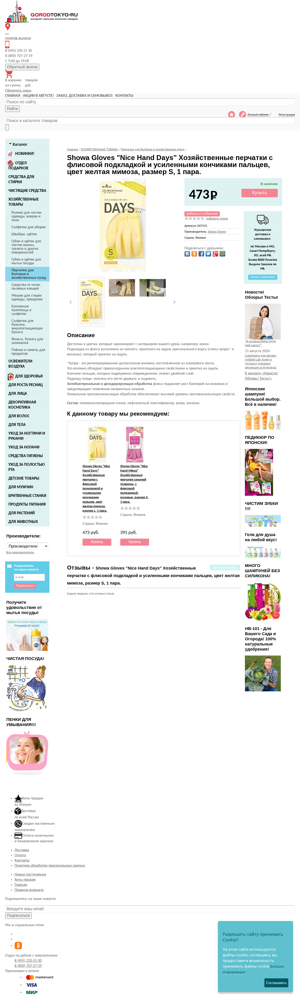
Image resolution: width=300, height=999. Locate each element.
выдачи (18, 38)
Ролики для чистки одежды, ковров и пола (26, 216)
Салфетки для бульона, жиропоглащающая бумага (27, 326)
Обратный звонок (22, 67)
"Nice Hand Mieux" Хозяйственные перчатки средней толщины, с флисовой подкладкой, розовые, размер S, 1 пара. (134, 484)
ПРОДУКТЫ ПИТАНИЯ (27, 505)
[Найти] (7, 127)
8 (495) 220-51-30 (28, 961)
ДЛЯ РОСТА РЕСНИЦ (25, 385)
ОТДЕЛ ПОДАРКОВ (18, 165)
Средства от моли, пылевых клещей (26, 287)
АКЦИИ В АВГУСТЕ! (38, 96)
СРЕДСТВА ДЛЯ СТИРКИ (21, 179)
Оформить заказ (18, 91)
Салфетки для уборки (28, 227)
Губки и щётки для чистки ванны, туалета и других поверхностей (26, 246)
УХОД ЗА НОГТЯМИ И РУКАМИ (26, 436)
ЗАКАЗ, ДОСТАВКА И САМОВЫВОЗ (84, 96)
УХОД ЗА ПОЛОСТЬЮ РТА (26, 467)
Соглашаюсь (276, 983)
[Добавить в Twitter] (208, 254)
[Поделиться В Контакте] (187, 254)
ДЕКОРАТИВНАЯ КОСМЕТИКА (22, 405)
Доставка (22, 850)
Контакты (22, 860)
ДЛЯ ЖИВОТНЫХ (23, 522)
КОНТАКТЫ (124, 96)
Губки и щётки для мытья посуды (26, 261)
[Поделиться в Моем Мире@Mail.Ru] (222, 254)
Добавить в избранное (202, 214)
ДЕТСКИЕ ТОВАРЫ (23, 479)
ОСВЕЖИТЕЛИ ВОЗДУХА (20, 364)
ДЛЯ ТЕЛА (17, 425)
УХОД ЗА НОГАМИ (23, 447)
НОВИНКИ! (24, 154)
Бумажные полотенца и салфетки (21, 310)
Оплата (20, 855)
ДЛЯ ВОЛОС (19, 416)
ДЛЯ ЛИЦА (17, 394)
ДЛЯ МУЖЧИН (20, 487)
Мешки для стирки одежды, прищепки (27, 297)
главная (12, 96)
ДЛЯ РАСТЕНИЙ (21, 513)
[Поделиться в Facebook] (201, 254)
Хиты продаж (25, 880)
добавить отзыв (217, 218)
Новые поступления (30, 874)
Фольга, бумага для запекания (27, 341)
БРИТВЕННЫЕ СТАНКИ (27, 496)
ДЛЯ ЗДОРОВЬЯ (29, 376)
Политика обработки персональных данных (50, 866)
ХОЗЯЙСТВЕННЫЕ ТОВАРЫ (23, 202)
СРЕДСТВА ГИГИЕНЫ (25, 456)
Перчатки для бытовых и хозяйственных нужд (28, 274)
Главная (21, 885)
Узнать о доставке (262, 277)
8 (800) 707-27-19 (28, 966)
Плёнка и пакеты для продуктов (28, 352)
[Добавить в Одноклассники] (194, 254)
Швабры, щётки (24, 234)
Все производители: (20, 552)
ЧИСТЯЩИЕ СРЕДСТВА (27, 191)
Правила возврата (29, 890)
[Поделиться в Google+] (215, 254)
